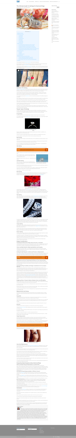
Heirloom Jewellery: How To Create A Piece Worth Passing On (55, 35)
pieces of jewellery (41, 174)
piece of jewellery (26, 64)
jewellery (25, 172)
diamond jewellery (29, 189)
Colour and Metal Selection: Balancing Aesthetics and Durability (26, 45)
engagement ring (23, 375)
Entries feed (41, 430)
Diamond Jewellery (31, 1)
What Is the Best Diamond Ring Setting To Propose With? (26, 57)
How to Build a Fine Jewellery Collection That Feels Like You (55, 28)
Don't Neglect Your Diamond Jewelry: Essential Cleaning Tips (55, 22)
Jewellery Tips (37, 1)
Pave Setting (20, 40)
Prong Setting (21, 35)
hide (30, 31)
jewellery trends (28, 116)
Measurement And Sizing (20, 50)
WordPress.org (42, 432)
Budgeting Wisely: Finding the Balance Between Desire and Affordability (27, 49)
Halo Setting (20, 37)
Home (27, 1)
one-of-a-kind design (44, 385)
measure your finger (23, 307)
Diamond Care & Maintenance (54, 1)
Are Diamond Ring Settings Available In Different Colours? (26, 58)
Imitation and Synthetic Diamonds (44, 1)
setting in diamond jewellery (21, 89)
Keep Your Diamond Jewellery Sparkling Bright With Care (55, 11)
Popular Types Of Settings (20, 34)
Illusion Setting (21, 42)
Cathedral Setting (21, 38)
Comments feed (42, 431)
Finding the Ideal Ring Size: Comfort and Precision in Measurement (27, 46)
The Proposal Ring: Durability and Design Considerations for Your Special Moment (29, 48)
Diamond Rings (28, 7)
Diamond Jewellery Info (55, 25)
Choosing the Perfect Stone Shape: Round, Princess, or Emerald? (27, 44)
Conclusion (18, 60)
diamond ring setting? (28, 62)
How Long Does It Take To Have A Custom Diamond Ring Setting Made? (27, 59)
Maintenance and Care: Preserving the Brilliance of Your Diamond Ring (27, 47)
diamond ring (22, 372)
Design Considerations (20, 43)
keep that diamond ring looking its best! (33, 345)
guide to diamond (29, 66)
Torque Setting (21, 41)
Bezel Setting (21, 36)
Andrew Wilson (19, 7)
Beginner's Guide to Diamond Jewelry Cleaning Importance (55, 19)
